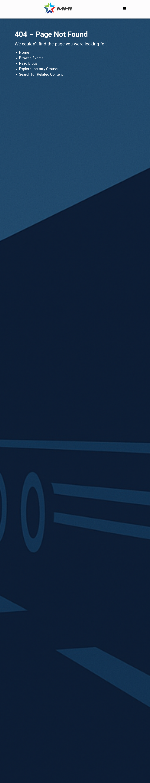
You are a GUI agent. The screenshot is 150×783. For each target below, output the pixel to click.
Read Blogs (28, 63)
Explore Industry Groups (38, 69)
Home (24, 52)
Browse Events (31, 58)
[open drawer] (124, 8)
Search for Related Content (41, 74)
